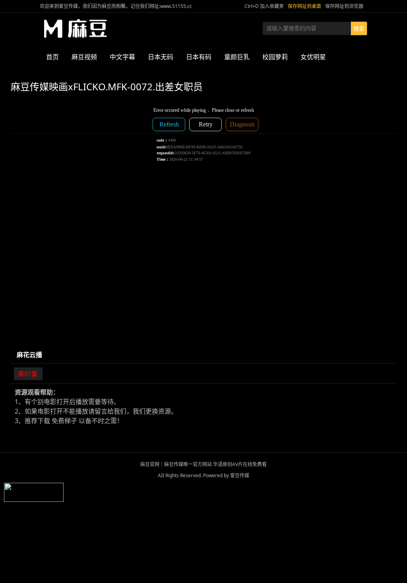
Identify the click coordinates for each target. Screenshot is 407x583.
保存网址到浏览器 (344, 6)
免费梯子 (64, 420)
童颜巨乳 (237, 56)
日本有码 (198, 56)
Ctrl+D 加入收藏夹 (264, 6)
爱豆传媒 (75, 29)
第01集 (28, 373)
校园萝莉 (275, 56)
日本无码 (160, 56)
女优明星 (313, 56)
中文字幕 (122, 56)
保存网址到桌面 (304, 6)
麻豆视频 (84, 56)
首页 (52, 56)
